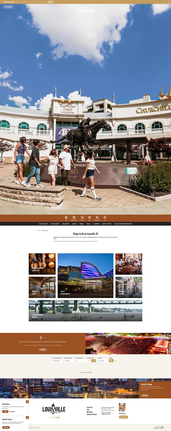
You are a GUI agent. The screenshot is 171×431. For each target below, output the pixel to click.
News (105, 220)
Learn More (42, 349)
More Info (51, 2)
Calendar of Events (74, 220)
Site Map (37, 427)
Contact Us (90, 407)
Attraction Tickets (97, 220)
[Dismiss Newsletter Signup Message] (27, 417)
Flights (89, 220)
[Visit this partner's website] (159, 427)
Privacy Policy (32, 427)
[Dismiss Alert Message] (169, 2)
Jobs (88, 410)
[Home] (85, 10)
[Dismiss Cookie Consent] (27, 401)
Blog (66, 220)
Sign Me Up (145, 395)
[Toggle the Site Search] (162, 7)
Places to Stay (82, 220)
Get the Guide (123, 417)
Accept (5, 411)
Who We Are (90, 412)
